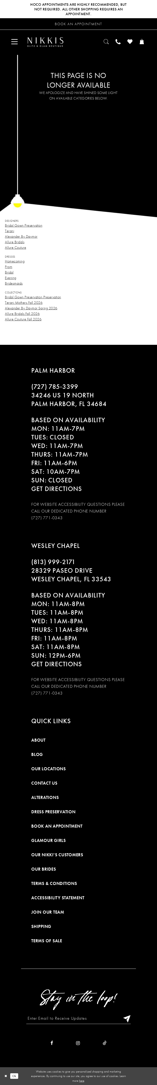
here (81, 1081)
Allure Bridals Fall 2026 (22, 313)
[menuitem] (14, 42)
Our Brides (43, 869)
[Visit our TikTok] (105, 1043)
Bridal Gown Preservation (23, 225)
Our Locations (48, 769)
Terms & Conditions (54, 883)
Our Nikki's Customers (57, 855)
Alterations (45, 797)
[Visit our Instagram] (78, 1043)
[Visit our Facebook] (51, 1043)
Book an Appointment (56, 826)
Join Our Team (47, 912)
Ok (14, 1076)
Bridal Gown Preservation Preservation (33, 297)
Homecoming (15, 261)
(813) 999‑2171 (53, 562)
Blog (37, 754)
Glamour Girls (48, 840)
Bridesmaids (14, 283)
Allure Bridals (14, 242)
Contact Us (44, 783)
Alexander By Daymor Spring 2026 (31, 308)
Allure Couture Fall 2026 (23, 319)
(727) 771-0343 (47, 517)
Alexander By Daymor (21, 236)
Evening (10, 277)
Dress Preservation (53, 812)
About (38, 740)
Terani (9, 231)
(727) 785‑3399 (54, 386)
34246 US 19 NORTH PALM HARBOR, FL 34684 (69, 399)
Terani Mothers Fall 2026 (24, 302)
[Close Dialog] (5, 1076)
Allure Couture (15, 247)
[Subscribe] (126, 1018)
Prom (8, 266)
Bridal (9, 272)
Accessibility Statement (57, 898)
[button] (14, 42)
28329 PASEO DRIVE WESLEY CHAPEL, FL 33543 (71, 574)
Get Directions (56, 489)
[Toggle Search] (106, 42)
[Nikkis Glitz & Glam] (45, 42)
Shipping (41, 926)
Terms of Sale (46, 941)
